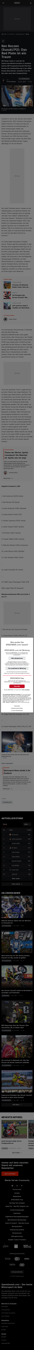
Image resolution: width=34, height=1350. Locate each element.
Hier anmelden (26, 689)
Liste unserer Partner (8, 702)
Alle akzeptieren (17, 658)
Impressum (17, 706)
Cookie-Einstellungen (17, 710)
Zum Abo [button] (17, 686)
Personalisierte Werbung (17, 668)
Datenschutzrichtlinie (17, 708)
